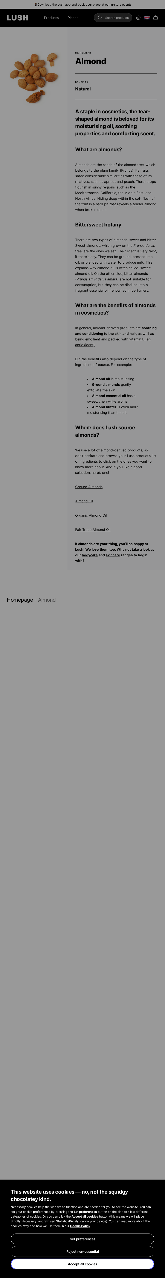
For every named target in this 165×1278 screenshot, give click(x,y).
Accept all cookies (82, 1264)
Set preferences (82, 1239)
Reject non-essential (82, 1251)
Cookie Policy (80, 1226)
